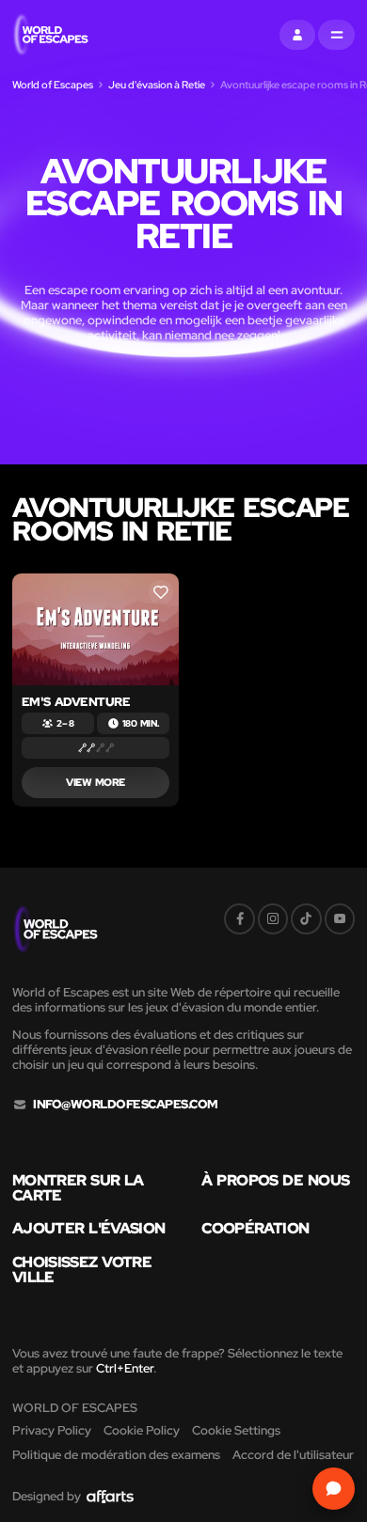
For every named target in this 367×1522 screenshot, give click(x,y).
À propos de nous (275, 1180)
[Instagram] (273, 918)
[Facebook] (239, 918)
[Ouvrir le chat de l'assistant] (333, 1488)
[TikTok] (306, 918)
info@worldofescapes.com (125, 1104)
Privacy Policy (51, 1430)
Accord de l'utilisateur (293, 1455)
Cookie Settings (236, 1430)
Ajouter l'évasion (88, 1228)
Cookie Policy (142, 1430)
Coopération (255, 1228)
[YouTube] (340, 918)
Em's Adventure (76, 702)
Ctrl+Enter (124, 1368)
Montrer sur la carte (78, 1188)
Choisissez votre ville (82, 1270)
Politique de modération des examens (116, 1455)
